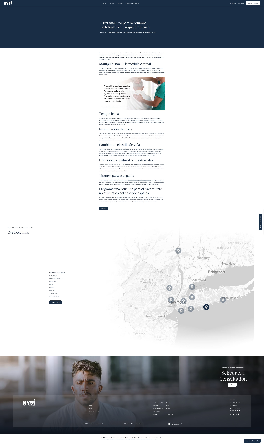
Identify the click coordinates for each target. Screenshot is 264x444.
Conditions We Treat (94, 411)
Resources (91, 414)
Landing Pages (54, 296)
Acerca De (111, 3)
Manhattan (53, 276)
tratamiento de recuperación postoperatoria (139, 180)
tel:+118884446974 (154, 439)
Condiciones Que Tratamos (132, 3)
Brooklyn (52, 281)
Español (234, 3)
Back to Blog (103, 208)
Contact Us (232, 385)
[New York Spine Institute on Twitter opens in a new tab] (236, 414)
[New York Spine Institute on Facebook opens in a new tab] (233, 414)
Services (91, 408)
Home (104, 3)
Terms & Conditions (126, 423)
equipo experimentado (122, 199)
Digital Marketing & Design (176, 424)
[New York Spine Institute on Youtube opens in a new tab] (239, 414)
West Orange (53, 293)
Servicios (120, 3)
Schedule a (233, 374)
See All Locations (55, 302)
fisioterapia (103, 118)
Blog (109, 32)
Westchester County (56, 278)
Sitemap (140, 423)
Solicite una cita (139, 202)
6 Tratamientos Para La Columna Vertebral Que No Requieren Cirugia (134, 32)
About (90, 405)
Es (105, 32)
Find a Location (241, 3)
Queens (51, 287)
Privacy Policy (134, 423)
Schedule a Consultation (253, 3)
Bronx (51, 284)
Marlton (52, 290)
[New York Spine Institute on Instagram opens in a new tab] (231, 414)
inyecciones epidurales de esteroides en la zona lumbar (115, 164)
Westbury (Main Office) (57, 273)
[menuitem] (231, 414)
